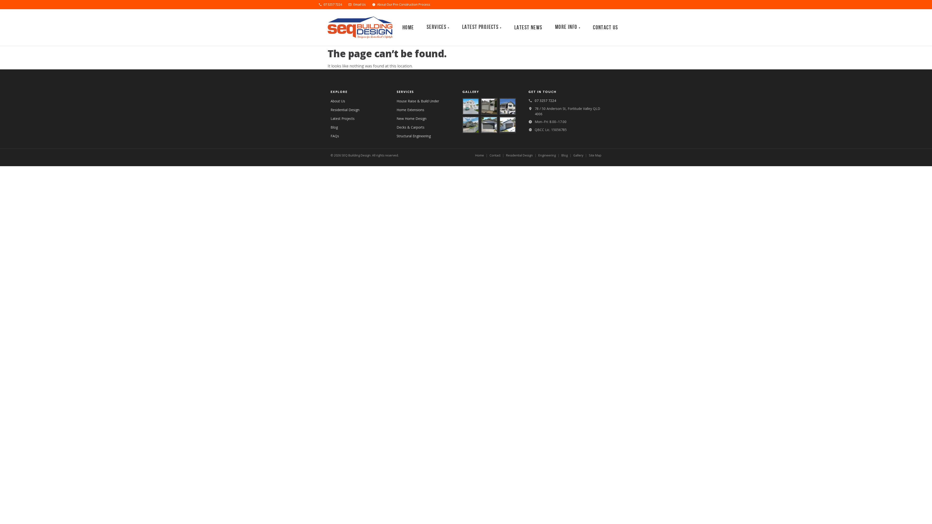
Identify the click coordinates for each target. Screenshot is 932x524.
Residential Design (345, 109)
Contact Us (605, 27)
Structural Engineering (414, 136)
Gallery (578, 155)
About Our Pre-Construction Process (403, 5)
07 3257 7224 (333, 5)
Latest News (528, 27)
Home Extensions (410, 109)
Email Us (359, 5)
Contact (495, 155)
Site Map (595, 155)
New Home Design (411, 118)
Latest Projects (343, 118)
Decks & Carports (410, 127)
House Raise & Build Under (418, 101)
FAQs (335, 136)
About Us (338, 101)
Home (408, 27)
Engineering (547, 155)
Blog (334, 127)
